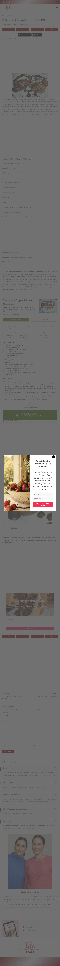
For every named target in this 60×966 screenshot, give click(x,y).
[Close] (53, 456)
